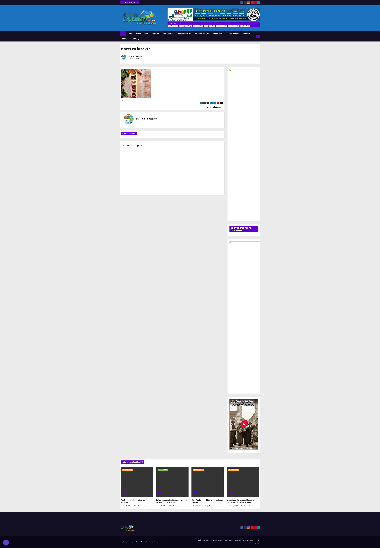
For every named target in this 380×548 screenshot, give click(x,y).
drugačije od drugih (186, 26)
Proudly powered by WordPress (130, 542)
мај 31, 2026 (162, 506)
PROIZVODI (237, 540)
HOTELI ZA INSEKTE (184, 34)
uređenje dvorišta (222, 26)
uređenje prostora (209, 26)
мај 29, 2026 (233, 506)
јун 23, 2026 (127, 506)
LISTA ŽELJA (228, 540)
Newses (148, 542)
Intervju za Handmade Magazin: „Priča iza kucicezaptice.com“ (240, 501)
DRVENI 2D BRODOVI (202, 34)
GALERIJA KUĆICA (248, 540)
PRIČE (130, 34)
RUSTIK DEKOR (218, 34)
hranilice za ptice (234, 26)
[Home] (123, 33)
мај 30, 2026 (198, 506)
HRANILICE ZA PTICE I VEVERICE (162, 34)
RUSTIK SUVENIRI (233, 34)
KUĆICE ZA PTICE (142, 34)
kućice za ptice (198, 26)
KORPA (124, 39)
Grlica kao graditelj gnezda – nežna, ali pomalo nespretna (171, 501)
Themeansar (158, 542)
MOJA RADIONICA (127, 469)
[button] (254, 36)
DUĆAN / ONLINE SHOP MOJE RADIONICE (210, 540)
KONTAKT (246, 34)
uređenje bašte (245, 26)
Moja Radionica (173, 26)
